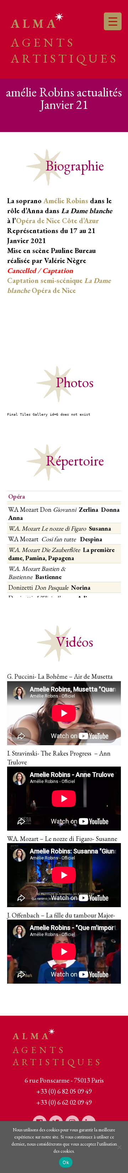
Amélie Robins (65, 200)
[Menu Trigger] (113, 21)
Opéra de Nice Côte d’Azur (57, 220)
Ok (66, 1162)
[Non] (119, 1147)
